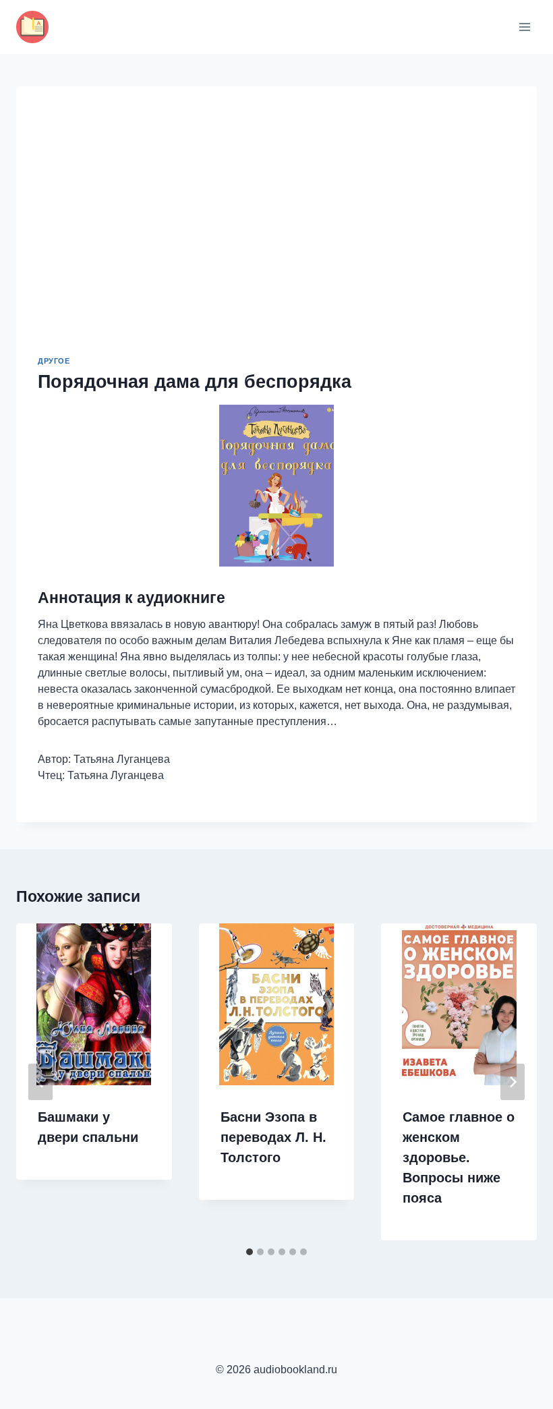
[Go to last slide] (40, 1082)
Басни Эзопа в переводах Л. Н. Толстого (273, 1137)
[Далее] (512, 1082)
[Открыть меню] (524, 26)
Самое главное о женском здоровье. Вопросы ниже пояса (459, 1157)
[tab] (249, 1251)
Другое (53, 361)
